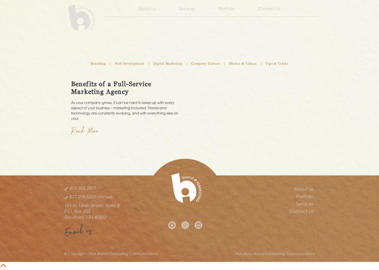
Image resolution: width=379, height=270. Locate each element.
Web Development (129, 64)
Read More (84, 132)
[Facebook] (172, 225)
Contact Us (269, 9)
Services (187, 9)
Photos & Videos (243, 64)
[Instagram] (185, 225)
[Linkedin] (198, 225)
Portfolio (227, 9)
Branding (98, 64)
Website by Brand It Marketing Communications (275, 254)
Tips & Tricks (277, 64)
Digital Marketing (167, 64)
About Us (147, 9)
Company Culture (205, 64)
